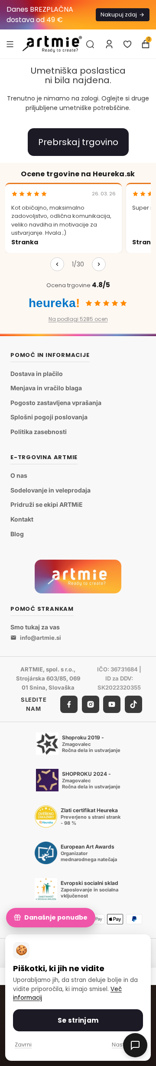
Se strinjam (78, 1020)
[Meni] (10, 44)
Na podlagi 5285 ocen (78, 319)
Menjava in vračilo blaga (46, 388)
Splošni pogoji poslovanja (49, 417)
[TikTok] (133, 704)
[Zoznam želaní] (127, 44)
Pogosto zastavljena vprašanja (55, 402)
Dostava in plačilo (36, 373)
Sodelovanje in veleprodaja (50, 490)
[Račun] (109, 44)
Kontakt (21, 519)
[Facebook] (69, 704)
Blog (17, 534)
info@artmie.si (40, 637)
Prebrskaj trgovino (78, 142)
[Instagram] (90, 704)
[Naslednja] (99, 264)
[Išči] (90, 44)
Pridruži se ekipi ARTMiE (46, 504)
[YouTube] (111, 704)
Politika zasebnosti (38, 431)
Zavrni (23, 1044)
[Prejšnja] (57, 264)
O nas (18, 475)
